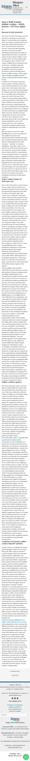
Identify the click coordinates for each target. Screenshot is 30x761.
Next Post (15, 675)
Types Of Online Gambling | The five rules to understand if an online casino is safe (14, 77)
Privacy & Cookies (15, 711)
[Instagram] (15, 698)
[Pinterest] (17, 698)
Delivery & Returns (15, 707)
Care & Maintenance (15, 709)
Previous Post (15, 671)
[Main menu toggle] (26, 7)
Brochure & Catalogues (15, 705)
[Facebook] (12, 698)
